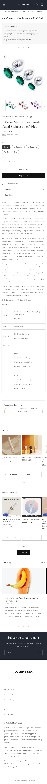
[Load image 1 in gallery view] (11, 105)
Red (15, 152)
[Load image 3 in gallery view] (36, 105)
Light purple (32, 147)
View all (23, 552)
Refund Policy (9, 700)
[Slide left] (18, 47)
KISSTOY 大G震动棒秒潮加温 (31, 519)
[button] (4, 4)
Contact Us (8, 710)
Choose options (11, 474)
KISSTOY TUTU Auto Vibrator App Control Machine (11, 520)
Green (6, 147)
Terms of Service (10, 705)
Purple (6, 152)
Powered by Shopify (29, 780)
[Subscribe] (40, 652)
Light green (18, 147)
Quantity (4, 157)
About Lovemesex (10, 685)
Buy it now (23, 176)
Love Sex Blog (9, 715)
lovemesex (20, 780)
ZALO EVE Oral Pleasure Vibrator (9, 458)
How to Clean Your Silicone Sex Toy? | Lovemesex (23, 599)
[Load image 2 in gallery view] (23, 105)
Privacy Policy (9, 695)
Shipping (4, 134)
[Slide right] (28, 47)
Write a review (23, 411)
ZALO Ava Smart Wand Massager (32, 457)
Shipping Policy (9, 690)
